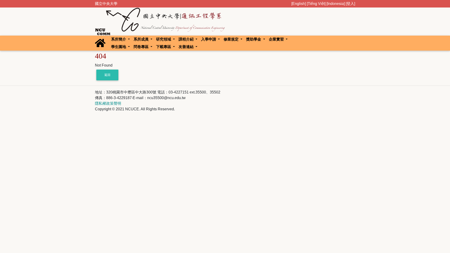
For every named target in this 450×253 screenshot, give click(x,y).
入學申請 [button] (209, 39)
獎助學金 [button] (254, 39)
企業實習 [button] (277, 39)
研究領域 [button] (164, 39)
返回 (107, 75)
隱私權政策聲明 (108, 103)
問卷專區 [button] (142, 47)
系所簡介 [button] (119, 39)
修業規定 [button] (232, 39)
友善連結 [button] (187, 47)
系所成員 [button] (142, 39)
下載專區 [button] (164, 47)
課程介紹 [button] (187, 39)
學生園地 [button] (119, 47)
